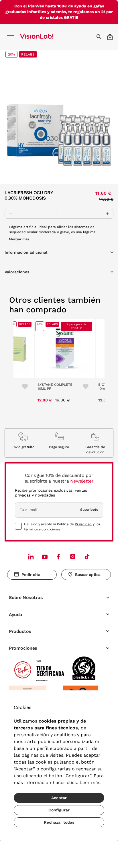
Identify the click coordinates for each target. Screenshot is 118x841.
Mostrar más (19, 239)
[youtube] (72, 556)
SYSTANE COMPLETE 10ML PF (55, 387)
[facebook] (58, 556)
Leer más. (90, 782)
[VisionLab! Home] (44, 36)
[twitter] (45, 556)
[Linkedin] (30, 556)
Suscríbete (89, 510)
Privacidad (83, 524)
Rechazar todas (59, 822)
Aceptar (59, 797)
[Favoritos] (22, 386)
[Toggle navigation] (12, 37)
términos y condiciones (42, 529)
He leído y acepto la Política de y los (62, 526)
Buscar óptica (88, 574)
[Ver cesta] (110, 37)
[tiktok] (87, 556)
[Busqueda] (100, 36)
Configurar (59, 810)
